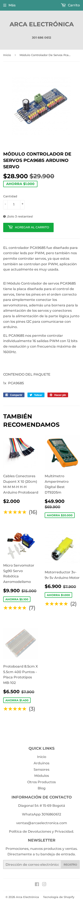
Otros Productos (41, 782)
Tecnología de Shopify (58, 897)
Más (12, 5)
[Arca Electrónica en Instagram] (44, 885)
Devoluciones (39, 831)
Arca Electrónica (42, 24)
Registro (70, 864)
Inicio (7, 55)
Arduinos (41, 763)
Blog (42, 788)
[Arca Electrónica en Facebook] (37, 885)
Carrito (73, 5)
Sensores (41, 769)
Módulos (41, 776)
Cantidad (10, 196)
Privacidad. (64, 831)
